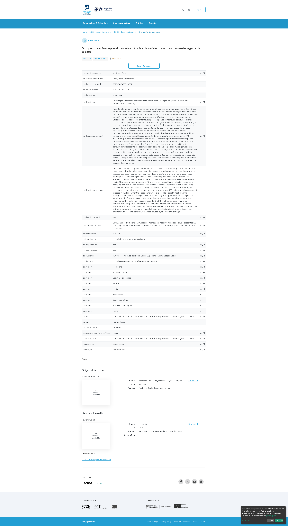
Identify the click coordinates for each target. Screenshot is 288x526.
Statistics (153, 23)
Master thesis (100, 59)
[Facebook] (180, 481)
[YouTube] (194, 481)
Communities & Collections (95, 23)
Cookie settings (152, 522)
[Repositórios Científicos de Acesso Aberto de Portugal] (87, 483)
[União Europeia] (182, 508)
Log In (198, 10)
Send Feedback (199, 522)
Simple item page (144, 66)
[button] (189, 9)
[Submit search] (183, 9)
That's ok (279, 520)
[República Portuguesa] (160, 508)
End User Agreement (182, 522)
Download (193, 381)
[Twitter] (187, 481)
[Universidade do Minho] (115, 509)
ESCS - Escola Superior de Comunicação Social (100, 32)
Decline (271, 520)
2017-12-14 (87, 59)
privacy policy (271, 516)
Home (84, 32)
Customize (246, 520)
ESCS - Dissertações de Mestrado (125, 32)
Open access (118, 59)
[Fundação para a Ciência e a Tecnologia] (95, 509)
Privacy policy (166, 522)
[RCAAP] (201, 481)
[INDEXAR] (99, 483)
